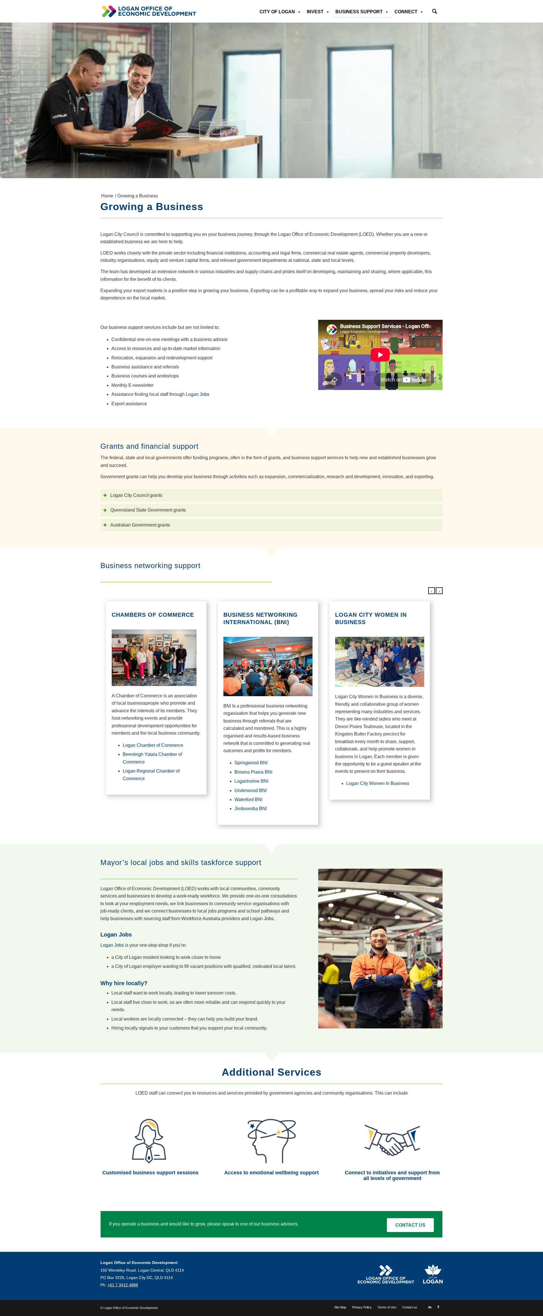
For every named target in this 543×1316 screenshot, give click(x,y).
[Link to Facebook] (438, 1307)
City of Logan (277, 11)
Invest (315, 11)
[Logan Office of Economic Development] (148, 11)
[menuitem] (434, 9)
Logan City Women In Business (377, 783)
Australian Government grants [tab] (140, 525)
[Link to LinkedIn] (430, 1307)
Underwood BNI (250, 790)
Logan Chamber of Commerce (153, 745)
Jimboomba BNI (250, 808)
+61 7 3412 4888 (122, 1285)
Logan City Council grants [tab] (136, 495)
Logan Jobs (197, 394)
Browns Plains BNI (253, 772)
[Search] (434, 12)
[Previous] (431, 590)
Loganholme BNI (251, 781)
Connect (406, 11)
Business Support (359, 11)
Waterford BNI (248, 799)
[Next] (439, 590)
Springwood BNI (251, 762)
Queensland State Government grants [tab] (148, 510)
